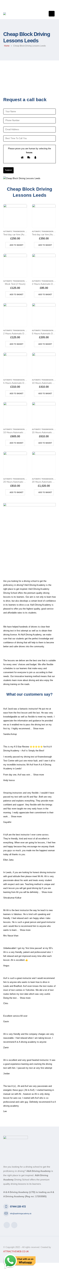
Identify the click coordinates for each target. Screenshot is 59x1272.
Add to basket (16, 245)
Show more (38, 728)
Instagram (14, 1225)
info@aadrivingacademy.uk (20, 1213)
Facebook (7, 1225)
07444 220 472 (18, 1206)
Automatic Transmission (14, 231)
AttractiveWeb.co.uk (16, 1251)
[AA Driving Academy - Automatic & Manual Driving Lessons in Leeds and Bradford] (14, 13)
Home (7, 46)
